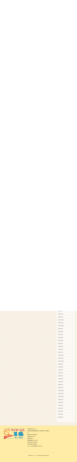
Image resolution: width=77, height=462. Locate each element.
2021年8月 (60, 331)
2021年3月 (60, 346)
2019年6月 (60, 408)
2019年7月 (60, 405)
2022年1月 (60, 317)
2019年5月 (60, 411)
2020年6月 (60, 372)
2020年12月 (61, 355)
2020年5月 (60, 375)
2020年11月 (61, 358)
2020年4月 (60, 378)
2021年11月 (61, 322)
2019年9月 (60, 399)
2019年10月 (61, 396)
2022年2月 (60, 314)
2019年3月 (60, 417)
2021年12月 (61, 319)
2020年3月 (60, 381)
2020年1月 (60, 387)
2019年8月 (60, 402)
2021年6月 (60, 337)
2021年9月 (60, 328)
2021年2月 (60, 349)
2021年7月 (60, 334)
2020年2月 (60, 384)
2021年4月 (60, 343)
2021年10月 (61, 325)
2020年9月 (60, 364)
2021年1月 (60, 352)
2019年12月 (61, 390)
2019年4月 (60, 414)
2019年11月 (61, 393)
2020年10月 (61, 361)
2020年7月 (60, 370)
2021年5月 (60, 340)
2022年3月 (60, 311)
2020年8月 (60, 367)
